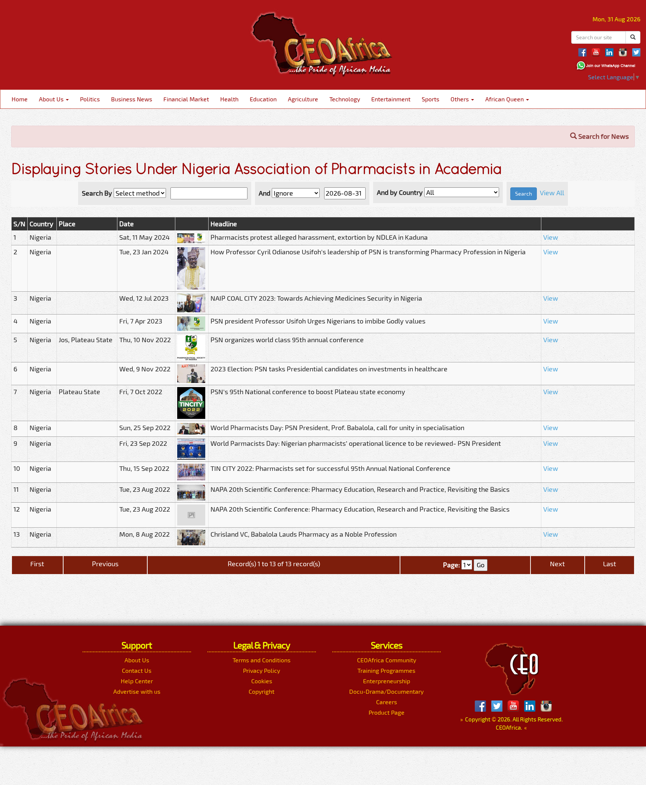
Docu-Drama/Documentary (386, 691)
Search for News (603, 136)
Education (263, 98)
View (550, 237)
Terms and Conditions (261, 659)
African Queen (505, 98)
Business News (131, 98)
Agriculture (303, 98)
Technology (344, 98)
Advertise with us (136, 691)
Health (229, 98)
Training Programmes (386, 670)
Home (20, 98)
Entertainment (390, 98)
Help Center (137, 680)
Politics (90, 98)
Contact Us (136, 670)
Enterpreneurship (386, 680)
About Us (52, 98)
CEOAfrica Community (386, 659)
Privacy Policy (261, 670)
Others (460, 98)
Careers (386, 701)
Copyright (261, 691)
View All (552, 192)
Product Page (386, 712)
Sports (430, 98)
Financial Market (186, 98)
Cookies (261, 680)
